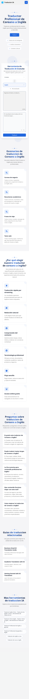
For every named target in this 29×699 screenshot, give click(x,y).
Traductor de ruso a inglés (14, 640)
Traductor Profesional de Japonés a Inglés (13, 631)
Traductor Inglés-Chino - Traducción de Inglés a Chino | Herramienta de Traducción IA (14, 613)
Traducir (14, 35)
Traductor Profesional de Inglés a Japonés (12, 626)
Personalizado (15, 88)
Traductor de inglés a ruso (14, 636)
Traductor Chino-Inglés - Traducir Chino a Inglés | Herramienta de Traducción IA (14, 620)
